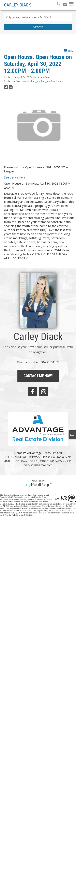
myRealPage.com (38, 485)
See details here (15, 177)
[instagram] (43, 391)
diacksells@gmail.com (38, 465)
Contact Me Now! (38, 376)
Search (38, 27)
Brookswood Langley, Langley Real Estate (39, 81)
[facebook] (32, 391)
